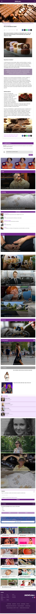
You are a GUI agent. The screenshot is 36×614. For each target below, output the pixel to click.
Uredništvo (14, 603)
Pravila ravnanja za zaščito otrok (13, 607)
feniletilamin (9, 136)
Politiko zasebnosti (14, 497)
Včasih (3, 510)
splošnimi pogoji (8, 497)
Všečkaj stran (18, 521)
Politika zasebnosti (21, 605)
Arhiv (34, 503)
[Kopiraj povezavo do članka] (31, 30)
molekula (13, 136)
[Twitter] (25, 30)
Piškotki (27, 603)
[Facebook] (23, 30)
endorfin (5, 136)
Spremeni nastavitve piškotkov (11, 605)
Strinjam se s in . (9, 497)
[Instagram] (34, 597)
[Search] (34, 1)
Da (2, 507)
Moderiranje (23, 603)
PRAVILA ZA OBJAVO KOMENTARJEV (8, 148)
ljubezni (16, 136)
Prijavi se (30, 154)
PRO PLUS (18, 603)
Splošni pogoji (27, 605)
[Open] (4, 1)
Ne (2, 509)
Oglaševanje (9, 603)
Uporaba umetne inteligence (24, 607)
